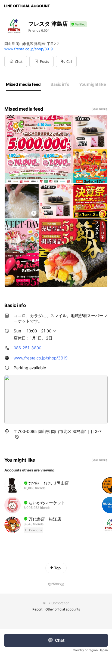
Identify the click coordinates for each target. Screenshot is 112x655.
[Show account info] (78, 24)
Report (37, 609)
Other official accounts (62, 609)
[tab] (23, 84)
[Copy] (17, 436)
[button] (41, 61)
